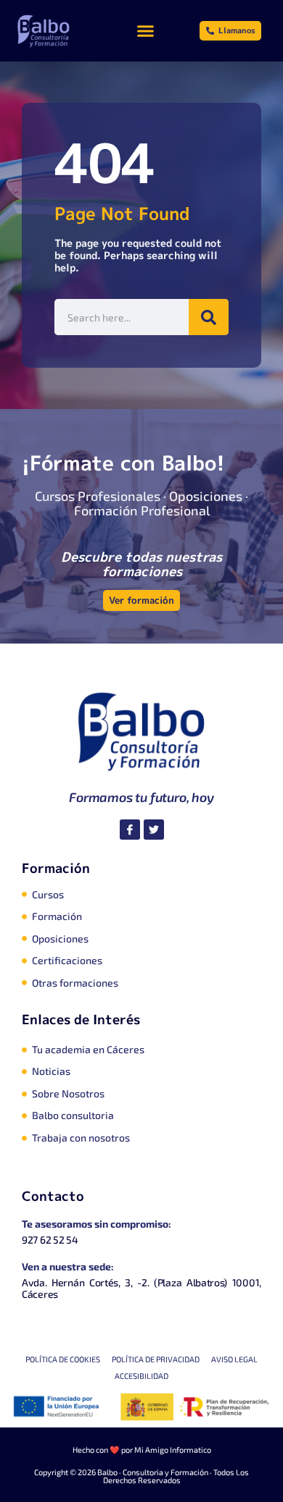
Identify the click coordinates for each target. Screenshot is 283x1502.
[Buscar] (209, 317)
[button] (146, 31)
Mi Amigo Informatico (172, 1449)
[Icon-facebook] (130, 829)
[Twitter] (154, 829)
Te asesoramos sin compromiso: (96, 1224)
